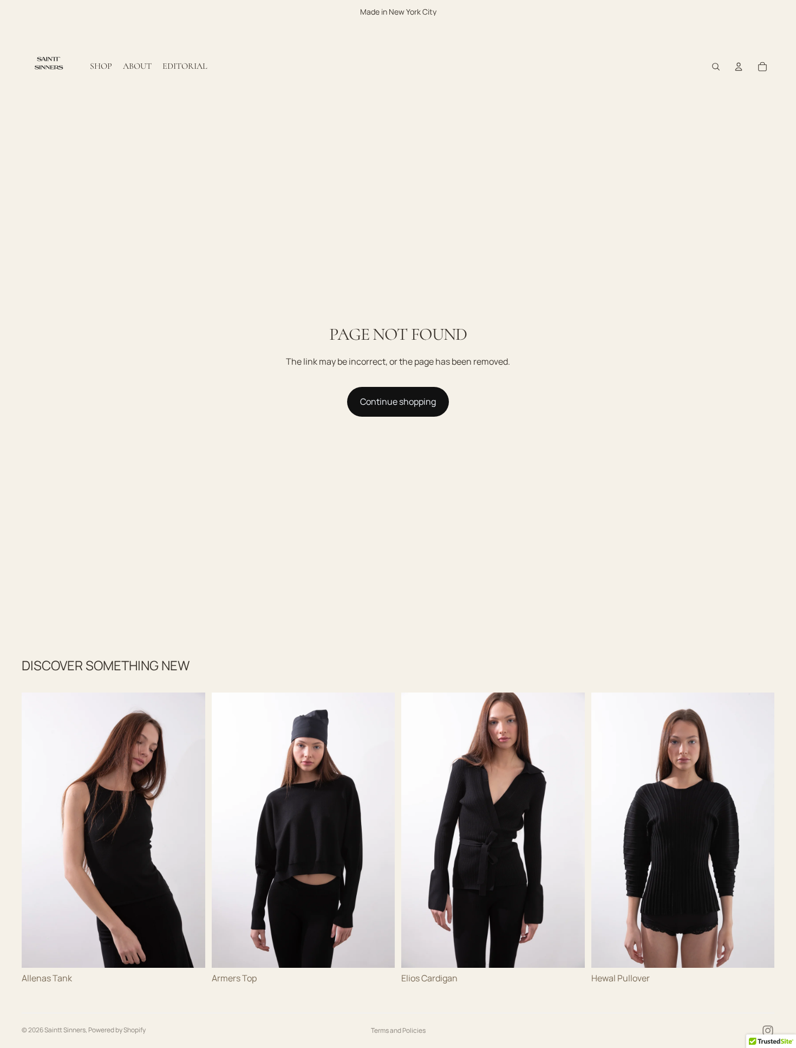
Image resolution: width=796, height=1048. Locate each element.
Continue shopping (398, 401)
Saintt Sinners (65, 1029)
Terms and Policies (398, 1030)
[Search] (716, 67)
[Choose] (188, 951)
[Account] (739, 67)
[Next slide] (189, 830)
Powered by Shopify (117, 1029)
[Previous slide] (38, 830)
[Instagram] (767, 1030)
